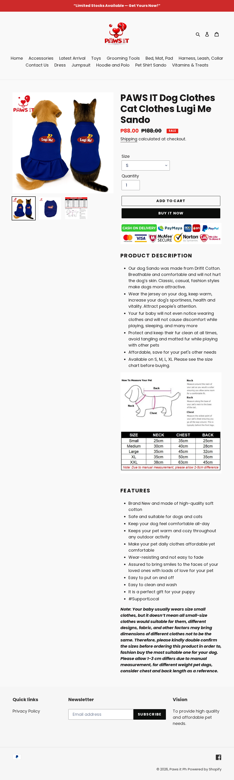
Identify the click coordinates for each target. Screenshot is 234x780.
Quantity (130, 176)
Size (126, 156)
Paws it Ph (178, 769)
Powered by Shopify (204, 769)
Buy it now (171, 213)
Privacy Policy (26, 711)
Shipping (128, 139)
